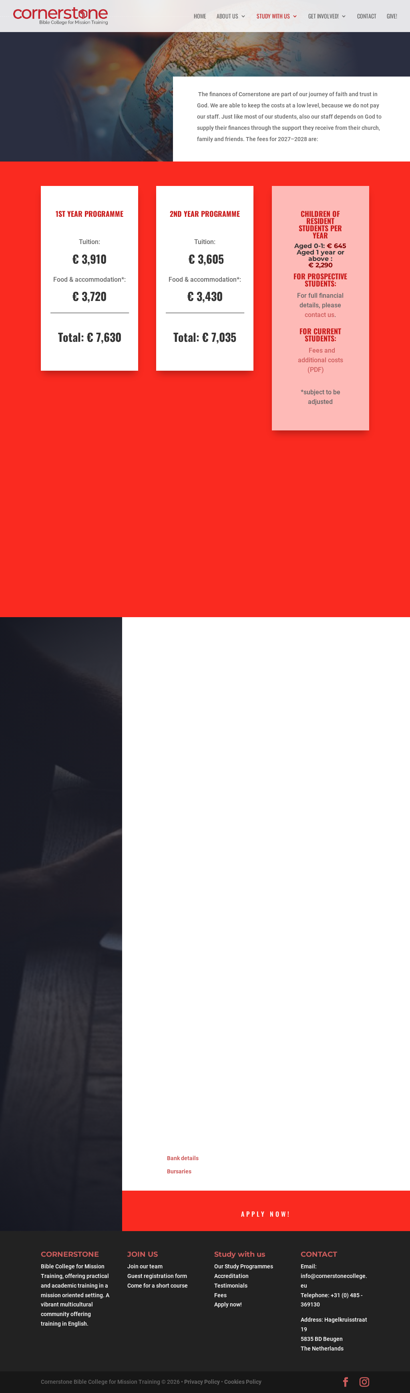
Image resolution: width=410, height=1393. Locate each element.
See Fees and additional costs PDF (284, 544)
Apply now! (266, 1214)
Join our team (145, 1266)
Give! (392, 16)
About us (227, 16)
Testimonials (230, 1285)
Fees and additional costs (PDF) (320, 360)
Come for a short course (157, 1285)
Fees (220, 1295)
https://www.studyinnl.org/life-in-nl (219, 980)
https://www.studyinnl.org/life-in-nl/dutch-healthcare (242, 990)
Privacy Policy (202, 1382)
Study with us (273, 16)
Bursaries (179, 1171)
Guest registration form (157, 1276)
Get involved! (323, 16)
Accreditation (231, 1276)
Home (200, 16)
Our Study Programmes (243, 1266)
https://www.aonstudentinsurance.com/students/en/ (241, 1028)
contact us (319, 315)
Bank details (183, 1158)
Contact (366, 16)
